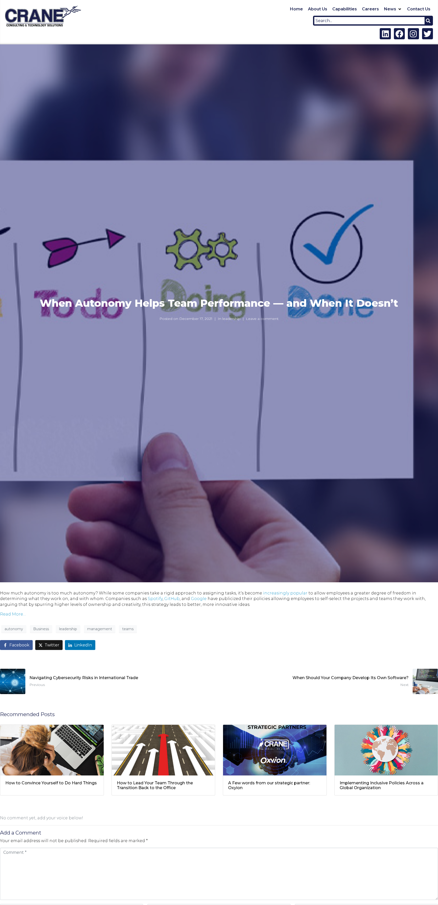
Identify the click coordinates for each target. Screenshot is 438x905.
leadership (231, 318)
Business (41, 629)
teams (128, 629)
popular (298, 593)
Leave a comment (262, 318)
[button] (393, 9)
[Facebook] (399, 33)
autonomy (14, 629)
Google (199, 598)
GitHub (172, 598)
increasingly (276, 593)
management (99, 629)
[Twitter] (427, 33)
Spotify (155, 598)
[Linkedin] (385, 33)
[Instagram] (413, 33)
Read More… (13, 614)
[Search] (428, 20)
